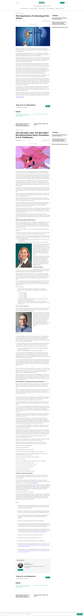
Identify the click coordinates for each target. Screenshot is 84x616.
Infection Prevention (50, 8)
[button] (16, 2)
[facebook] (29, 24)
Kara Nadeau (18, 140)
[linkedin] (31, 24)
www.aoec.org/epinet (34, 474)
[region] (42, 614)
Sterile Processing (41, 8)
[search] (18, 2)
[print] (49, 24)
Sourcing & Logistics (33, 8)
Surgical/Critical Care (59, 8)
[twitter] (32, 24)
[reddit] (34, 24)
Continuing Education (24, 8)
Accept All (79, 614)
